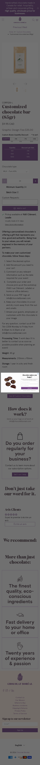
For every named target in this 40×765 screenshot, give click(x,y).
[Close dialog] (38, 373)
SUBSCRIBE (30, 388)
